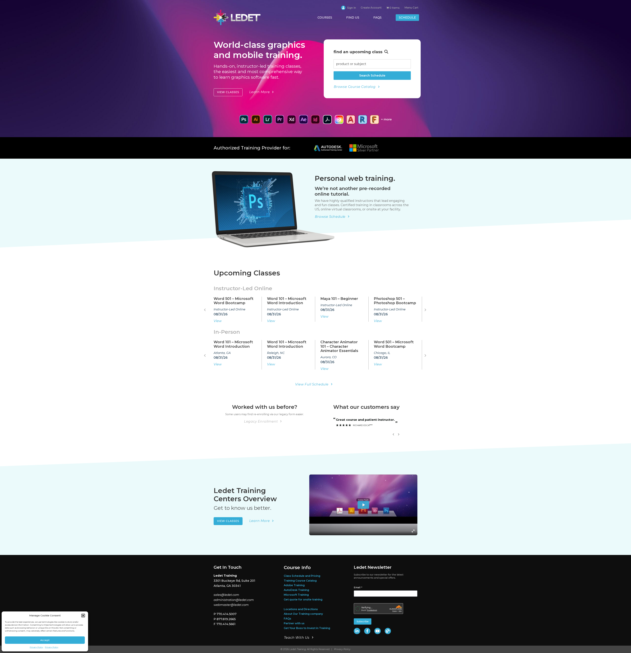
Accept (44, 640)
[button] (83, 615)
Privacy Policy (36, 647)
